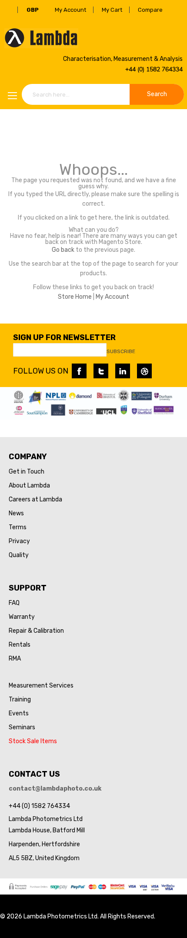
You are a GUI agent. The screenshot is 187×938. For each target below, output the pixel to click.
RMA (15, 658)
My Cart (112, 10)
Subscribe (121, 351)
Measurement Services (41, 685)
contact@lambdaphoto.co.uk (55, 788)
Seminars (22, 727)
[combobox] (103, 94)
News (16, 513)
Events (19, 713)
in (122, 371)
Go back (63, 250)
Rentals (19, 644)
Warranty (22, 617)
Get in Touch (26, 471)
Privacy (19, 541)
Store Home (75, 296)
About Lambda (29, 485)
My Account (70, 10)
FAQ (14, 603)
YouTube (144, 371)
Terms (18, 527)
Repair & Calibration (36, 630)
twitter (101, 371)
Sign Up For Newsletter (64, 337)
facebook (79, 371)
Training (20, 699)
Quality (19, 555)
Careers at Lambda (35, 499)
